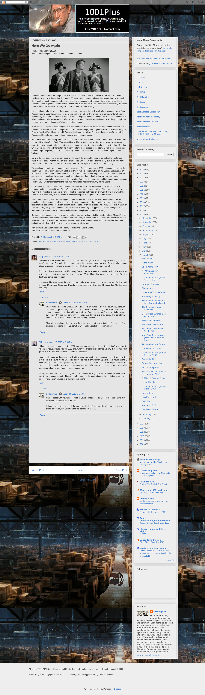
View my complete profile (148, 655)
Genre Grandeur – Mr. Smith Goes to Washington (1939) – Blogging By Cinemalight (155, 553)
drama (53, 241)
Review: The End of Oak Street (153, 484)
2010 (142, 440)
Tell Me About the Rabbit (153, 344)
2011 (142, 436)
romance (94, 241)
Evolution (146, 401)
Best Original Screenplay (148, 117)
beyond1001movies (150, 509)
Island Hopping (149, 382)
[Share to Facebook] (82, 237)
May (144, 247)
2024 (142, 177)
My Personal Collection (147, 139)
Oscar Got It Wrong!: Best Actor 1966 (154, 315)
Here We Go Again (151, 284)
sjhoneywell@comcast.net (160, 63)
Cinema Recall (147, 498)
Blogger (117, 689)
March (145, 255)
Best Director (143, 97)
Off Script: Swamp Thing (153, 378)
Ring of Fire (147, 393)
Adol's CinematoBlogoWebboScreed (155, 519)
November (147, 222)
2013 (142, 428)
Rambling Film (147, 482)
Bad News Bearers (151, 409)
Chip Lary (43, 342)
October (146, 226)
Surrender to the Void (150, 540)
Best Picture (43, 241)
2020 (142, 194)
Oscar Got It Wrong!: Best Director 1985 (154, 353)
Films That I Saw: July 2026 (152, 542)
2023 (142, 182)
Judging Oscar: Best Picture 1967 (154, 523)
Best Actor (141, 102)
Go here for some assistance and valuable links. (155, 49)
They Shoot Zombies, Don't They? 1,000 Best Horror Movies (153, 132)
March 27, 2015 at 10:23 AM (56, 256)
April (144, 251)
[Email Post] (69, 237)
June (145, 243)
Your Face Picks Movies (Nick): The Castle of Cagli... (153, 337)
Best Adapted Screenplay (148, 112)
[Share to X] (80, 237)
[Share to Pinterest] (85, 237)
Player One (147, 258)
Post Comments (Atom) (85, 480)
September (148, 230)
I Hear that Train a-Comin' (154, 292)
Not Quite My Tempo (151, 367)
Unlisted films (143, 87)
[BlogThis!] (77, 237)
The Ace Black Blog (150, 459)
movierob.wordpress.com (153, 548)
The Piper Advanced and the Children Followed (153, 301)
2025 (142, 173)
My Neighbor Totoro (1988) (151, 492)
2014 (142, 424)
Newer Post (38, 470)
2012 (142, 432)
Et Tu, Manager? (150, 267)
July (144, 238)
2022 (142, 186)
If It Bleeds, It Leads (151, 348)
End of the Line (149, 359)
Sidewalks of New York (152, 324)
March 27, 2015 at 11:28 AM (75, 303)
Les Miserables (63, 241)
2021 (142, 190)
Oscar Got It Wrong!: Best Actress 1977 (154, 278)
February (147, 414)
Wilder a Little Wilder (151, 320)
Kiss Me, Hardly (149, 397)
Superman (144, 534)
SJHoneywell (52, 303)
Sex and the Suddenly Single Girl (152, 329)
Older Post (121, 470)
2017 (142, 206)
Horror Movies (143, 126)
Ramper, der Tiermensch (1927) (153, 512)
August (146, 234)
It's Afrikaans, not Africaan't (150, 272)
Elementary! (147, 288)
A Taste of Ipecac (148, 470)
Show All (170, 560)
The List (140, 82)
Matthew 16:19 (149, 405)
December (147, 218)
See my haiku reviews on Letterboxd (154, 58)
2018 (142, 202)
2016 (142, 210)
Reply (41, 292)
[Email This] (74, 237)
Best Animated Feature (147, 121)
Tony (41, 256)
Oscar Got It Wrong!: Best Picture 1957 (154, 387)
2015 (142, 214)
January (146, 418)
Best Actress (142, 107)
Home (80, 470)
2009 (142, 444)
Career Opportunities (152, 363)
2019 (142, 198)
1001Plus (141, 77)
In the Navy (147, 263)
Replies (45, 297)
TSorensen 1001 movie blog (154, 490)
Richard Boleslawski (80, 241)
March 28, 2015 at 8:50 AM (74, 394)
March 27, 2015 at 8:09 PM (60, 342)
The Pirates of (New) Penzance (151, 308)
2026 (142, 169)
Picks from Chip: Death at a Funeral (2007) (154, 372)
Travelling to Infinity (151, 296)
